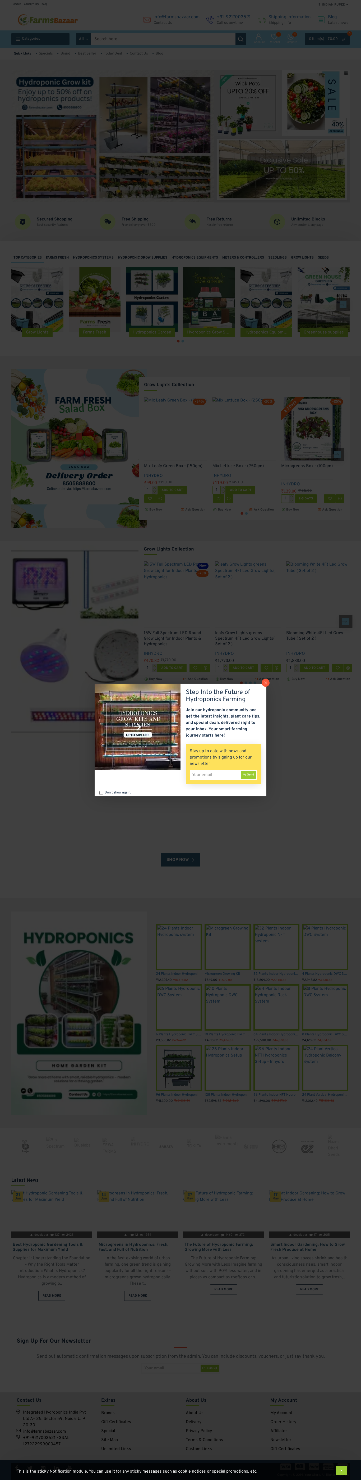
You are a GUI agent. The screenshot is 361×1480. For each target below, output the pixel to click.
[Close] (266, 683)
